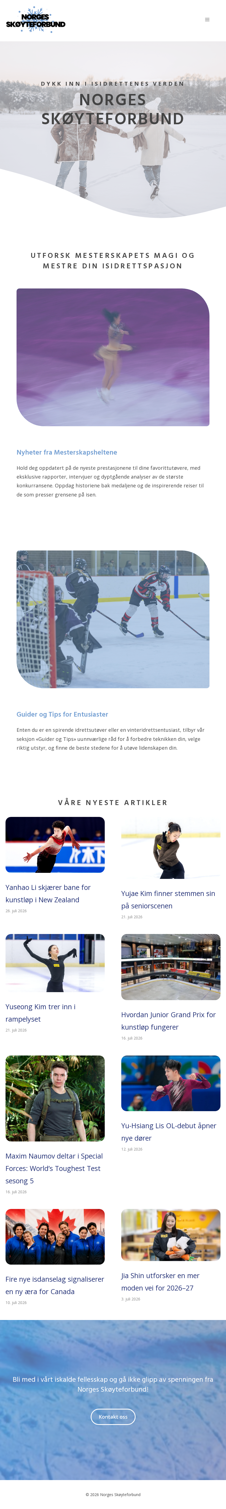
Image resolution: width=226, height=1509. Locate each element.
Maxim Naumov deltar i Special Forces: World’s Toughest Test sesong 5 (54, 1168)
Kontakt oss (113, 1416)
